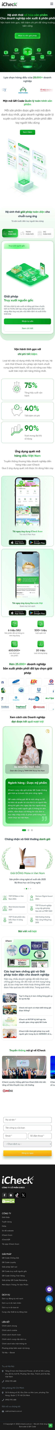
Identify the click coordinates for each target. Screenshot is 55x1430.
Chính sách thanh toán (11, 1335)
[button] (4, 777)
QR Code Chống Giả (10, 1258)
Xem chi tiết (27, 328)
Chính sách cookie (9, 1330)
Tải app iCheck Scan (10, 1244)
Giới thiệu (6, 1217)
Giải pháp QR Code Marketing (14, 1280)
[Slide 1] (24, 888)
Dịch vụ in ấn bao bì (10, 1308)
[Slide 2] (26, 888)
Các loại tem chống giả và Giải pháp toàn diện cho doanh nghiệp (26, 973)
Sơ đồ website (8, 1231)
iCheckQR (6, 1240)
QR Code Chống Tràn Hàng (13, 1276)
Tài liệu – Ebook (8, 1353)
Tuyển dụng (7, 1222)
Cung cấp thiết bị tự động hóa (14, 1312)
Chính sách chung (9, 1326)
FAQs (4, 1226)
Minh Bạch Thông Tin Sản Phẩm (15, 1285)
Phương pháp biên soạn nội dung (16, 1348)
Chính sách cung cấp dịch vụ (14, 1339)
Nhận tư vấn (27, 321)
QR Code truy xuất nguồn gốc (14, 1271)
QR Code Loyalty (9, 1262)
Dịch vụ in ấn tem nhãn (11, 1303)
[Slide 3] (28, 888)
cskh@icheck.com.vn (13, 1411)
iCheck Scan (7, 1235)
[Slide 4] (30, 888)
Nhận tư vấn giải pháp (27, 36)
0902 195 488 (10, 1381)
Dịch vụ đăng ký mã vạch (12, 1299)
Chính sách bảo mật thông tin (14, 1344)
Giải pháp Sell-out (9, 1267)
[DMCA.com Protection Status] (8, 1201)
